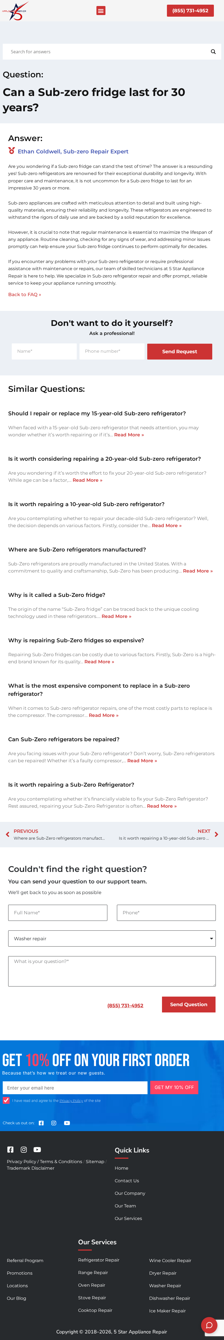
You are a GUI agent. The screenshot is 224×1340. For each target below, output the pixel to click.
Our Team (125, 1205)
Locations (17, 1285)
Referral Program (25, 1260)
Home (121, 1168)
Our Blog (16, 1298)
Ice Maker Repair (167, 1310)
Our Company (130, 1193)
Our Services (128, 1218)
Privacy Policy (71, 1100)
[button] (100, 10)
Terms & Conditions (61, 1161)
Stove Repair (92, 1297)
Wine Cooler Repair (170, 1260)
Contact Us (127, 1180)
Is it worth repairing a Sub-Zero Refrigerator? (71, 784)
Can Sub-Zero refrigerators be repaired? (64, 739)
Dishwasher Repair (169, 1298)
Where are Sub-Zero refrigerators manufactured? (77, 549)
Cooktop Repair (95, 1310)
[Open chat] (209, 1325)
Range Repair (93, 1272)
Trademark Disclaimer (30, 1168)
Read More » (129, 434)
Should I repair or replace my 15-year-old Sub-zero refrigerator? (97, 413)
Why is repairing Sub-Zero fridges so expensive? (76, 640)
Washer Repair (165, 1285)
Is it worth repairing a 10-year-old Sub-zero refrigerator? (86, 504)
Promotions (20, 1273)
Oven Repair (91, 1285)
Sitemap (95, 1161)
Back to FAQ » (24, 294)
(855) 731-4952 (125, 1006)
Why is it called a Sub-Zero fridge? (56, 595)
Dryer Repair (162, 1273)
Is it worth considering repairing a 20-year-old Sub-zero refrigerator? (104, 459)
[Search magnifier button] (213, 52)
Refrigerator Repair (98, 1260)
